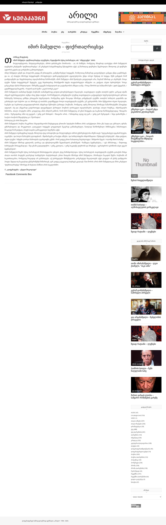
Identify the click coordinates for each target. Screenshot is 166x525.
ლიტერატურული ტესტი (139, 452)
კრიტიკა (83, 32)
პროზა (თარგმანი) (137, 468)
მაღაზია (118, 32)
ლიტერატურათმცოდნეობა (140, 449)
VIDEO (133, 418)
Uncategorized (136, 415)
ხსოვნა (133, 482)
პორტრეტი (135, 463)
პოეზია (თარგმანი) (137, 457)
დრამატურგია (136, 426)
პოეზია (54, 32)
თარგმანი (72, 32)
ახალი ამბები (136, 421)
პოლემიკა (134, 460)
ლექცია (134, 446)
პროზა (44, 32)
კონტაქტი (38, 2)
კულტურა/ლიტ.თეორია (139, 443)
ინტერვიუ (107, 32)
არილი (83, 14)
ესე (62, 32)
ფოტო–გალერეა (137, 479)
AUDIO (133, 413)
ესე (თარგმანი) (136, 432)
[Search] (157, 48)
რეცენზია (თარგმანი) (138, 477)
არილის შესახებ (28, 2)
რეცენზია (95, 32)
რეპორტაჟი (135, 471)
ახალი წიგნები (136, 424)
